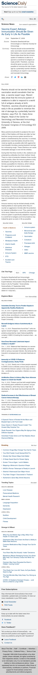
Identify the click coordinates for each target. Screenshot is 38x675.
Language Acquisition (10, 502)
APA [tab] (24, 273)
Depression (7, 509)
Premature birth (29, 243)
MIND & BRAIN (5, 499)
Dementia (6, 506)
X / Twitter (7, 623)
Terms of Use (31, 651)
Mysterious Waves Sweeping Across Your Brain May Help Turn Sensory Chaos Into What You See (19, 557)
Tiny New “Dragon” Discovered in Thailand (18, 474)
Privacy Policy (7, 651)
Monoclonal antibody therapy (30, 232)
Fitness (5, 521)
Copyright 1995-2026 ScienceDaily (15, 654)
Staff (15, 648)
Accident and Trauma (9, 261)
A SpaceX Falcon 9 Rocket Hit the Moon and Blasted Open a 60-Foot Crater (16, 420)
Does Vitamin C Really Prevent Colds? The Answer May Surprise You (16, 426)
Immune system (29, 227)
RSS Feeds (8, 605)
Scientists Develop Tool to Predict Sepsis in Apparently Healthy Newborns (17, 306)
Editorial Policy (19, 651)
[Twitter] (15, 77)
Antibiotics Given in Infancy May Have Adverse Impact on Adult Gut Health (18, 378)
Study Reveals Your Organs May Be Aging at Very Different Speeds (18, 431)
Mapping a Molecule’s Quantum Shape (16, 465)
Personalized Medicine (11, 493)
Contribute (23, 648)
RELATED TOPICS (8, 223)
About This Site (7, 648)
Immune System (10, 253)
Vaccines (8, 231)
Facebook (7, 619)
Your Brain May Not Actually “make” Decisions (19, 552)
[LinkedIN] (22, 77)
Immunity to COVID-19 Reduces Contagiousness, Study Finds (13, 360)
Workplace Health (11, 241)
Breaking (4, 445)
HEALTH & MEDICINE (7, 487)
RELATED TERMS (27, 223)
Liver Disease (7, 490)
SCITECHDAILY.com (15, 414)
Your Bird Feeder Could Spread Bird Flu (17, 453)
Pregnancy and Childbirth (10, 236)
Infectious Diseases (8, 248)
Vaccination (28, 236)
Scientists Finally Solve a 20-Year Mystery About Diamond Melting (18, 437)
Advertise (31, 648)
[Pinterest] (18, 77)
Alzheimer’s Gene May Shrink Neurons (16, 478)
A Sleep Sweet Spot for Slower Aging (16, 459)
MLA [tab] (17, 273)
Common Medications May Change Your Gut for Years (19, 545)
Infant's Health (10, 244)
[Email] (25, 77)
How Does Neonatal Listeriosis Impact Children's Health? (15, 342)
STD (6, 256)
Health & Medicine (9, 228)
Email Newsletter (10, 602)
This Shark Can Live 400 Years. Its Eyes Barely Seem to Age (19, 571)
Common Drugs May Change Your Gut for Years (19, 450)
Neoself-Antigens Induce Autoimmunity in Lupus (16, 324)
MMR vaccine (29, 253)
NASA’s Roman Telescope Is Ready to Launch (19, 468)
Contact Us (8, 643)
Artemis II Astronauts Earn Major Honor (16, 471)
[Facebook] (12, 77)
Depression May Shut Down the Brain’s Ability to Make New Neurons (19, 540)
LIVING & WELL (5, 512)
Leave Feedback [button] (10, 639)
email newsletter (28, 12)
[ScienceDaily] (14, 3)
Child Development (9, 518)
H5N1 (26, 250)
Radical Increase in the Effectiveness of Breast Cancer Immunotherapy (18, 396)
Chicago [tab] (32, 273)
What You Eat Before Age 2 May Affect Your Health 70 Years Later (18, 536)
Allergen (27, 246)
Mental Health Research (11, 496)
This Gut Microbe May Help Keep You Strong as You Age (19, 576)
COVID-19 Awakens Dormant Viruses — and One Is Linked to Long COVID (18, 581)
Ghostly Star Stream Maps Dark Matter (16, 456)
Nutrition (6, 515)
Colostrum (27, 240)
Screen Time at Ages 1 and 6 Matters (15, 462)
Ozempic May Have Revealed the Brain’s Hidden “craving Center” (17, 563)
